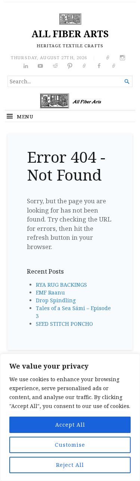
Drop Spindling (56, 300)
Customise (70, 444)
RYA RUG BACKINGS (61, 284)
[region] (70, 417)
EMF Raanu (50, 292)
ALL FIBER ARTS (70, 34)
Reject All (70, 464)
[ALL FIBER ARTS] (70, 101)
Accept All (70, 424)
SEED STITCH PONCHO (64, 323)
